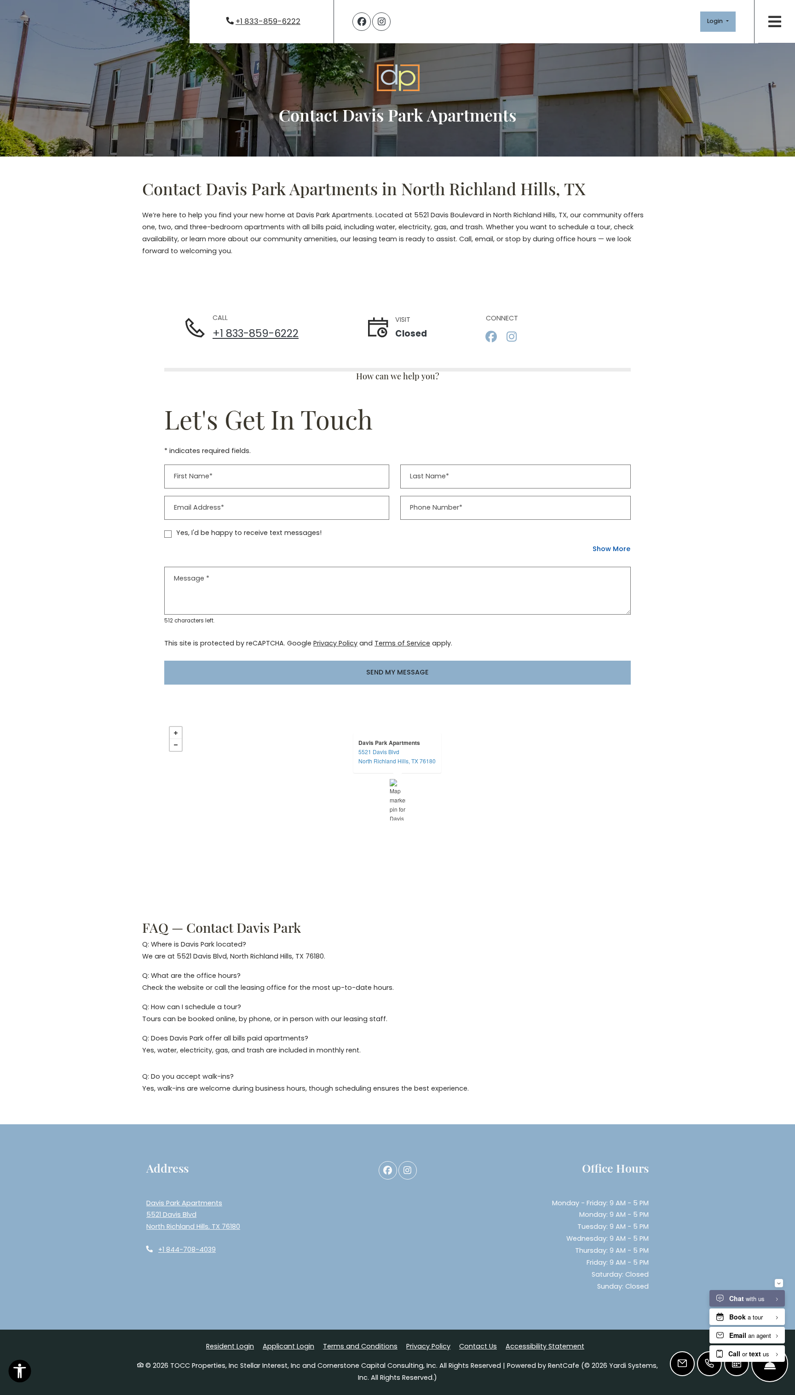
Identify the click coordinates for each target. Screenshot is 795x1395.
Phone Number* (436, 507)
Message (191, 578)
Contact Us (478, 1346)
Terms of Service (402, 643)
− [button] (176, 745)
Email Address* (199, 507)
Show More (612, 548)
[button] (718, 22)
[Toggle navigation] (775, 21)
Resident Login (230, 1346)
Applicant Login (288, 1346)
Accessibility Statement (545, 1346)
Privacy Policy (335, 643)
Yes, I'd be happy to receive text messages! (249, 532)
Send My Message (397, 672)
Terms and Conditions (360, 1346)
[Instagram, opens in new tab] (381, 21)
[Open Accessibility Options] (20, 1373)
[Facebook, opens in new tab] (361, 21)
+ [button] (176, 733)
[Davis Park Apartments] (398, 799)
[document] (397, 799)
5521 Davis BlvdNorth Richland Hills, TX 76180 (397, 756)
